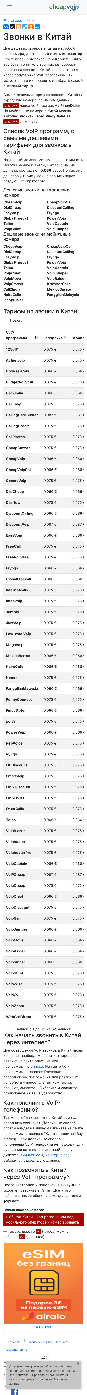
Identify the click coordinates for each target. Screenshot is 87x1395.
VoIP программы (16, 335)
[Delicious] (24, 26)
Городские (53, 338)
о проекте (14, 1342)
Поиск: (16, 320)
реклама (43, 1326)
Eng (44, 1357)
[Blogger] (18, 26)
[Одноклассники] (31, 26)
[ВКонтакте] (6, 26)
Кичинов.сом (31, 1155)
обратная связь (17, 1349)
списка (37, 1066)
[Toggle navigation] (10, 7)
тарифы (16, 20)
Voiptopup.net (57, 1155)
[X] (12, 26)
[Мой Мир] (37, 26)
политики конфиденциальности (49, 1342)
